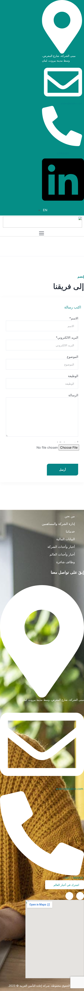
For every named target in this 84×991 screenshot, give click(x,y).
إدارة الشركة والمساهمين (58, 524)
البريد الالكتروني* (67, 337)
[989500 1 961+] (42, 833)
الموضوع (72, 357)
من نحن (70, 516)
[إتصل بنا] (69, 896)
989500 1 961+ (73, 878)
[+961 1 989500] (62, 125)
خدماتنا (70, 531)
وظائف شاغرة (65, 562)
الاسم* (73, 318)
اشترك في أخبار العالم (66, 884)
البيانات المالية (65, 539)
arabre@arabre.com (71, 103)
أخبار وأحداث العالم (62, 554)
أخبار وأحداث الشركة (61, 547)
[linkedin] (80, 896)
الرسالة (73, 395)
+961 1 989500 (74, 148)
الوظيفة (73, 376)
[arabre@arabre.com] (63, 82)
